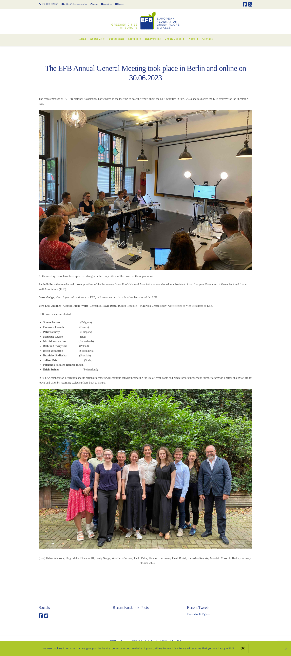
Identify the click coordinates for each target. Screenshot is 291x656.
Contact (121, 4)
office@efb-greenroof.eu (76, 4)
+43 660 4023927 (50, 4)
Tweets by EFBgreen (198, 614)
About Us (108, 4)
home (96, 4)
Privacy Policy (171, 641)
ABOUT (123, 641)
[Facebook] (245, 4)
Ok (243, 648)
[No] (286, 649)
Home (113, 641)
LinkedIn (151, 641)
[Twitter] (46, 615)
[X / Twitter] (250, 4)
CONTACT (137, 641)
